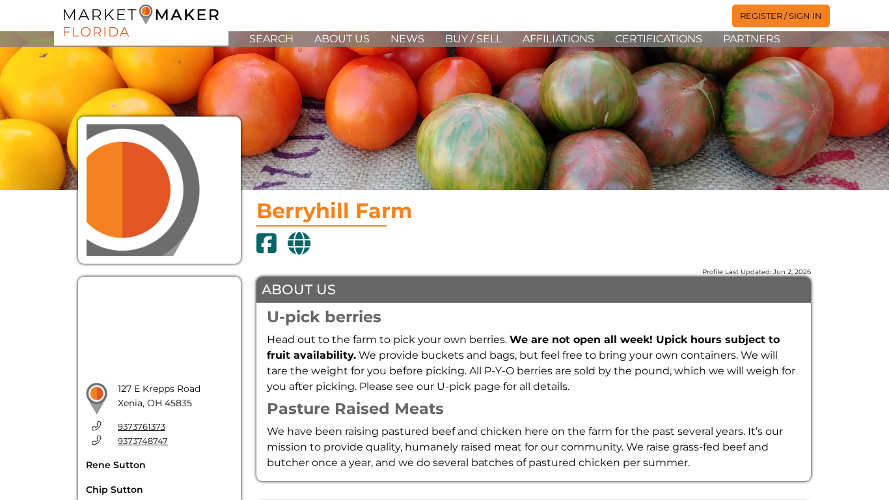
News (407, 39)
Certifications (658, 39)
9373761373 (141, 427)
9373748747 (143, 441)
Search (271, 39)
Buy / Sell (473, 39)
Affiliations (558, 39)
